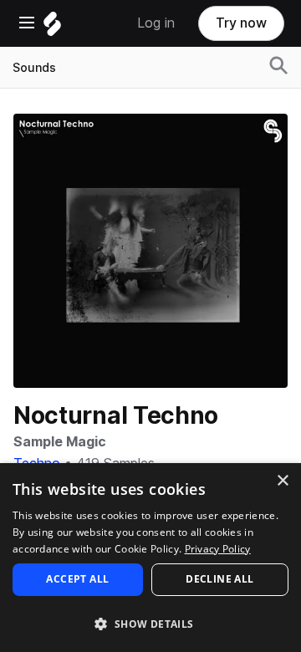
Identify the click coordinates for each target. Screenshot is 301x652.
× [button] (282, 481)
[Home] (52, 28)
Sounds (34, 67)
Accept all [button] (77, 579)
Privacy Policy (218, 549)
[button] (150, 623)
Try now (241, 23)
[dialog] (150, 557)
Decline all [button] (219, 579)
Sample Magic (59, 442)
